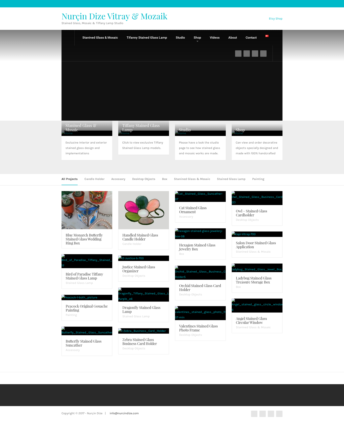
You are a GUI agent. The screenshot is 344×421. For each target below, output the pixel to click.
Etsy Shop (275, 18)
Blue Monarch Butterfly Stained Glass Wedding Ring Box (84, 239)
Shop (197, 37)
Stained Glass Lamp (231, 179)
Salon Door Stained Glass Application (256, 244)
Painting (258, 179)
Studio (180, 37)
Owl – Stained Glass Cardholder (251, 213)
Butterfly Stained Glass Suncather (84, 343)
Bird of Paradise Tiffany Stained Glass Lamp (84, 276)
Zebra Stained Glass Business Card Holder (139, 341)
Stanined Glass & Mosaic (100, 37)
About (232, 37)
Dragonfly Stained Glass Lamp (141, 309)
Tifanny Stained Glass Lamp (147, 37)
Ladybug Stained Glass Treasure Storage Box (254, 280)
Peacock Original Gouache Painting (87, 308)
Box (164, 179)
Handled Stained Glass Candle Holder (140, 237)
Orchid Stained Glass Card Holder (200, 287)
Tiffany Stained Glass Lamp (141, 127)
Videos (215, 37)
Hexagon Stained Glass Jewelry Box (197, 247)
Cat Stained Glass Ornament (193, 209)
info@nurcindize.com (124, 413)
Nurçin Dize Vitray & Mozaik (114, 16)
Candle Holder (94, 179)
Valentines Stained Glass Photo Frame (198, 328)
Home (68, 38)
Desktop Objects (143, 179)
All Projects (70, 179)
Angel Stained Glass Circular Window (251, 320)
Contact (251, 37)
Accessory (118, 179)
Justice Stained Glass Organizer (138, 269)
